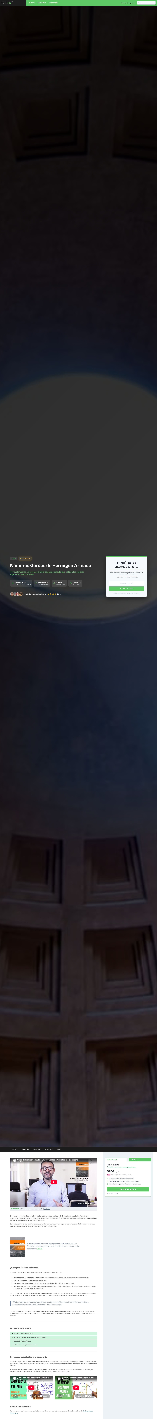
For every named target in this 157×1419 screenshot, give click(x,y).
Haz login (124, 3)
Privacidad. (137, 593)
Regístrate (131, 3)
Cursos (32, 3)
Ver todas (47, 1209)
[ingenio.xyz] (7, 4)
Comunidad (42, 3)
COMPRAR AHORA (128, 1189)
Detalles (129, 1174)
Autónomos (110, 1193)
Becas (116, 1193)
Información (53, 3)
